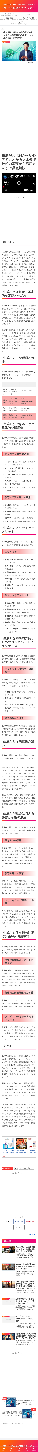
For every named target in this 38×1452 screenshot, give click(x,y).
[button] (19, 1227)
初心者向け (24, 1168)
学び (32, 1168)
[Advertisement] (19, 84)
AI (17, 1168)
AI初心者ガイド (8, 1168)
